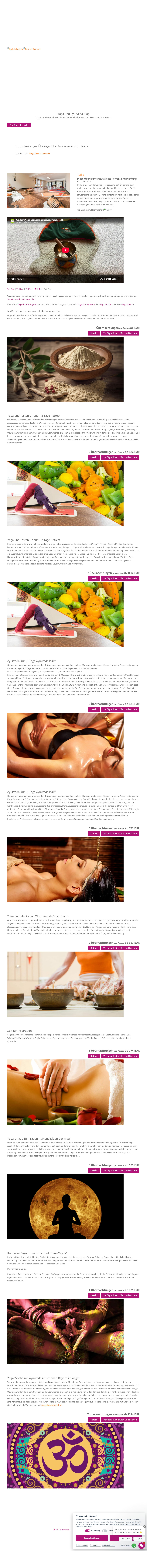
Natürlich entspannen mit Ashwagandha (33, 311)
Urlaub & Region (60, 82)
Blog (31, 153)
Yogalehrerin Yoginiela (51, 1405)
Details (93, 333)
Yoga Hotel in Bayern (26, 304)
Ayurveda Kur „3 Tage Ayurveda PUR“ (31, 661)
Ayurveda (22, 82)
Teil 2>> (19, 289)
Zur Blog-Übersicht (19, 125)
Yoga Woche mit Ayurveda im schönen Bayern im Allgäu (43, 1378)
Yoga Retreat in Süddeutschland (21, 299)
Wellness (31, 82)
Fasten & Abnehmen (44, 82)
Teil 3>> (29, 289)
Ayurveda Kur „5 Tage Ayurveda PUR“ (31, 792)
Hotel (9, 82)
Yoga (15, 82)
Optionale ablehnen (92, 1538)
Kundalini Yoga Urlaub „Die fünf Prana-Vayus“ (37, 1253)
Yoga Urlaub (127, 304)
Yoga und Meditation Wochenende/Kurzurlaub (37, 916)
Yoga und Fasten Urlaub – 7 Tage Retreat (33, 540)
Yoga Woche (105, 304)
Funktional (112, 1531)
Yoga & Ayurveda (42, 153)
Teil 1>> (10, 289)
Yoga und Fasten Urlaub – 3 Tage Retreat (33, 416)
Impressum (65, 1529)
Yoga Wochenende (86, 304)
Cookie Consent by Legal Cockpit (131, 1545)
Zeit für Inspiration (19, 1031)
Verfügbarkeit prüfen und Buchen (120, 333)
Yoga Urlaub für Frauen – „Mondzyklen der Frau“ (39, 1138)
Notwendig (95, 1531)
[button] (129, 1530)
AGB (56, 1529)
